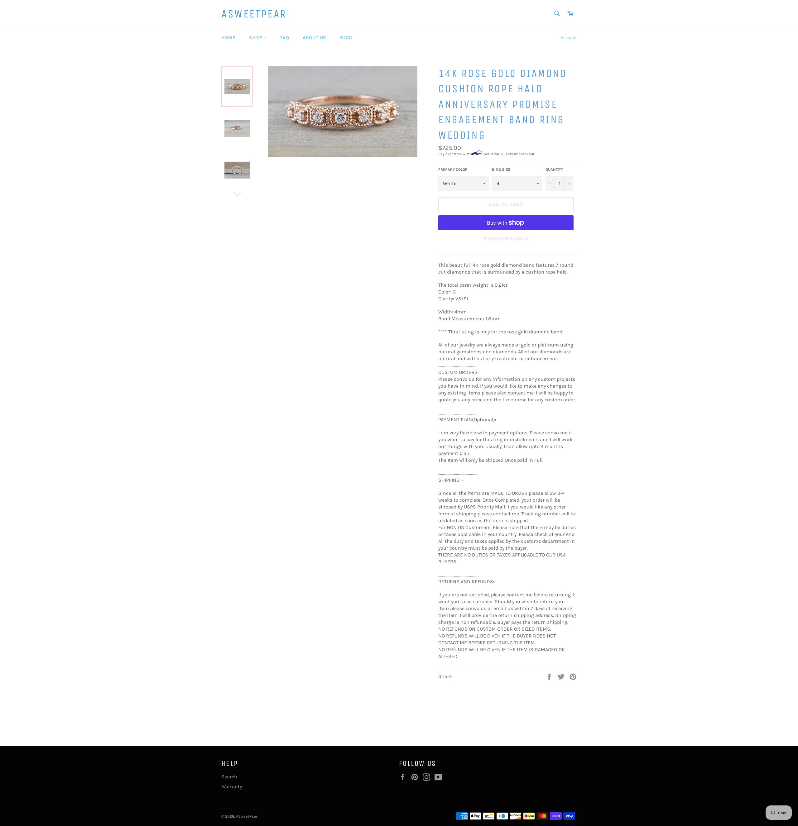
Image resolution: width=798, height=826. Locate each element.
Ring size (501, 169)
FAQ (284, 38)
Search (229, 777)
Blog (346, 38)
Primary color (453, 169)
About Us (314, 38)
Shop (256, 38)
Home (228, 38)
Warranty (231, 787)
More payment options (506, 238)
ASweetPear (253, 14)
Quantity (554, 169)
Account (569, 37)
